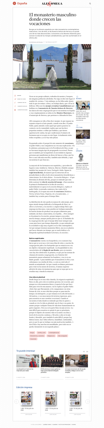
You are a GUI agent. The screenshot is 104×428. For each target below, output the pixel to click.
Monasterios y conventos (37, 336)
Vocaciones (33, 339)
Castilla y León (41, 332)
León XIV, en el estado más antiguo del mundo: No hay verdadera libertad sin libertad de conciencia (82, 115)
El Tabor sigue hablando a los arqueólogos (81, 142)
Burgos (32, 332)
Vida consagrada (62, 336)
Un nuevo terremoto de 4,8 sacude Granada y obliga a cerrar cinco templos (75, 370)
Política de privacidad (64, 424)
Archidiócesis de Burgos (36, 42)
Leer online (28, 414)
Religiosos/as (51, 336)
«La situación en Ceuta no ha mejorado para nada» (24, 370)
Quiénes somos (47, 424)
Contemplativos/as (54, 332)
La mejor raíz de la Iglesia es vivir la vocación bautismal (82, 167)
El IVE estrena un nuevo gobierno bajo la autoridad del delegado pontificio (50, 370)
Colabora (54, 424)
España (22, 3)
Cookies (74, 424)
